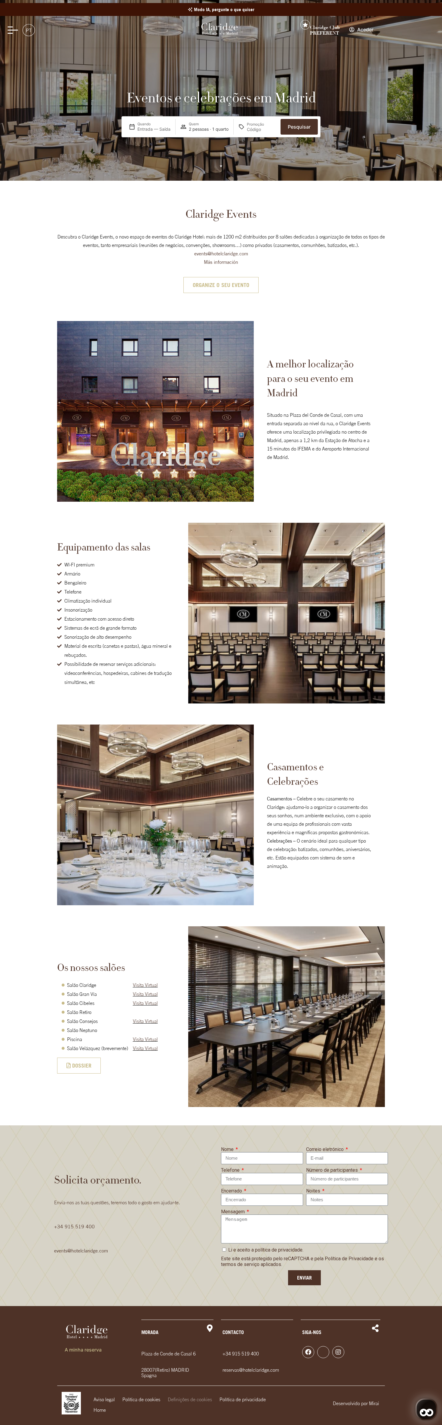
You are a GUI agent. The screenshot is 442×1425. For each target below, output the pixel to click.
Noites (313, 1191)
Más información (221, 262)
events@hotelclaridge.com (221, 254)
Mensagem (233, 1212)
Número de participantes (332, 1170)
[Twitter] (323, 1352)
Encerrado (232, 1191)
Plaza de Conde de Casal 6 (168, 1353)
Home (100, 1410)
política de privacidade (278, 1250)
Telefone (231, 1170)
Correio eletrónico (325, 1149)
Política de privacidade (242, 1399)
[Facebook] (308, 1352)
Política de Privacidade (349, 1258)
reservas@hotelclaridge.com (251, 1370)
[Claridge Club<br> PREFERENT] (305, 25)
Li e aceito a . (265, 1250)
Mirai (374, 1403)
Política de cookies (141, 1399)
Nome (228, 1149)
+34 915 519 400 (74, 1227)
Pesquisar (299, 127)
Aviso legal (104, 1399)
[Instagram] (338, 1352)
